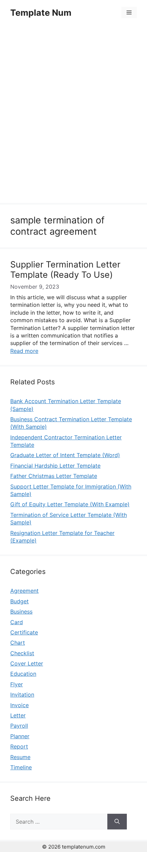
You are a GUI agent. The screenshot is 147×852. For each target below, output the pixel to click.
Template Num (40, 13)
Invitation (22, 694)
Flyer (16, 684)
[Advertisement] (73, 115)
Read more (24, 350)
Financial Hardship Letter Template (55, 465)
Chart (17, 642)
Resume (20, 757)
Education (23, 673)
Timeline (21, 767)
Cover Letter (26, 663)
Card (16, 622)
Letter (18, 715)
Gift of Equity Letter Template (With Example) (70, 504)
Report (19, 746)
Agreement (24, 590)
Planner (19, 736)
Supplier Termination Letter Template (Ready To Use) (65, 269)
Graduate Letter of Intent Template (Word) (65, 455)
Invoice (19, 705)
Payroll (19, 725)
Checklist (22, 653)
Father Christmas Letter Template (53, 475)
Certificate (24, 632)
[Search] (117, 821)
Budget (19, 601)
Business (21, 611)
